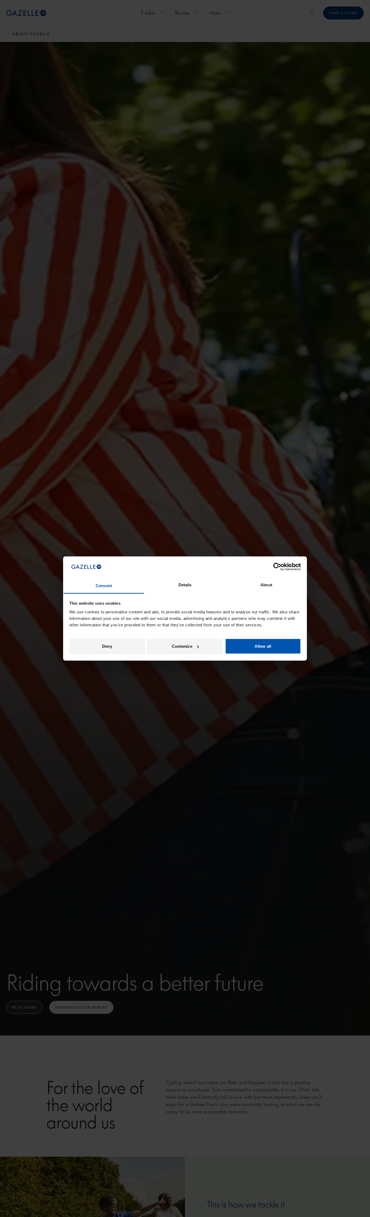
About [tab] (266, 584)
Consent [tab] (104, 585)
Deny (107, 646)
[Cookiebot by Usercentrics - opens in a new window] (277, 567)
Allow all (263, 646)
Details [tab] (185, 584)
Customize (182, 646)
